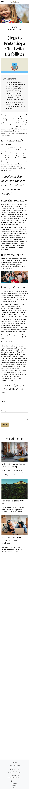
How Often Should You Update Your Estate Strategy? (11, 540)
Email (3, 401)
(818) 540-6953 (16, 765)
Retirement (14, 783)
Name (3, 392)
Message (4, 411)
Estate (14, 787)
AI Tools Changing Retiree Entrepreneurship (13, 465)
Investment (14, 785)
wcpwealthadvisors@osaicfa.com (15, 777)
